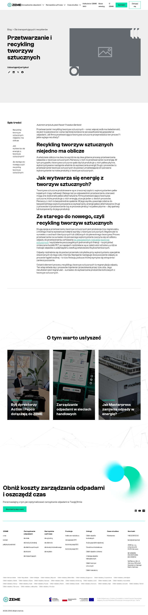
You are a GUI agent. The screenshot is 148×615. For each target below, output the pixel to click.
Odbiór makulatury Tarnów (136, 583)
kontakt (5, 540)
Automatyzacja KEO (71, 549)
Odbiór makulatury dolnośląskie (122, 577)
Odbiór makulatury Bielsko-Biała (66, 577)
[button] (32, 5)
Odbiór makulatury (92, 570)
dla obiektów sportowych (31, 547)
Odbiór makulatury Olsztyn (10, 583)
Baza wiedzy (102, 5)
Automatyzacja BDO (71, 544)
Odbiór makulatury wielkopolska (29, 586)
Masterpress (111, 536)
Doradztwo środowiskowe (94, 547)
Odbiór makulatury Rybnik (72, 583)
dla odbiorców (49, 543)
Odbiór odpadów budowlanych (91, 537)
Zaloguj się (135, 5)
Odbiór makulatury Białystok (48, 577)
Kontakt (121, 5)
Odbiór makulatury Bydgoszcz (84, 577)
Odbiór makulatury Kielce (57, 580)
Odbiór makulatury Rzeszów (88, 583)
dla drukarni (27, 552)
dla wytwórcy (49, 538)
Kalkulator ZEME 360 (90, 5)
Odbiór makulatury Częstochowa (103, 577)
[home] (14, 5)
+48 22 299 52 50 (133, 536)
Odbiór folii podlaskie (22, 577)
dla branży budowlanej (30, 543)
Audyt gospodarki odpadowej (94, 543)
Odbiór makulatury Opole (25, 583)
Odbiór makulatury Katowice (41, 580)
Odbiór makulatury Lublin (104, 580)
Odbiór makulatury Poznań (41, 583)
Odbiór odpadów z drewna (94, 552)
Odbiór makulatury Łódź (90, 580)
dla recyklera (48, 552)
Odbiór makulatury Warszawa (11, 586)
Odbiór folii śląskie (34, 577)
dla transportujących (30, 556)
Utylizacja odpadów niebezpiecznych (92, 557)
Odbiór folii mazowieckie (9, 577)
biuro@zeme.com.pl (134, 540)
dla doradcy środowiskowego (53, 547)
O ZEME (111, 5)
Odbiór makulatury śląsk (104, 583)
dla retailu (26, 538)
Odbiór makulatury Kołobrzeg (74, 580)
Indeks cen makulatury (72, 536)
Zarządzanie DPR (70, 540)
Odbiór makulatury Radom (57, 583)
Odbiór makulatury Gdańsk (10, 580)
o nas (4, 536)
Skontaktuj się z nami (15, 509)
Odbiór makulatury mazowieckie (121, 580)
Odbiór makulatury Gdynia (26, 580)
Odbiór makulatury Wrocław (46, 586)
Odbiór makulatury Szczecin (120, 583)
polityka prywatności (9, 544)
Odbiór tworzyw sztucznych (91, 564)
